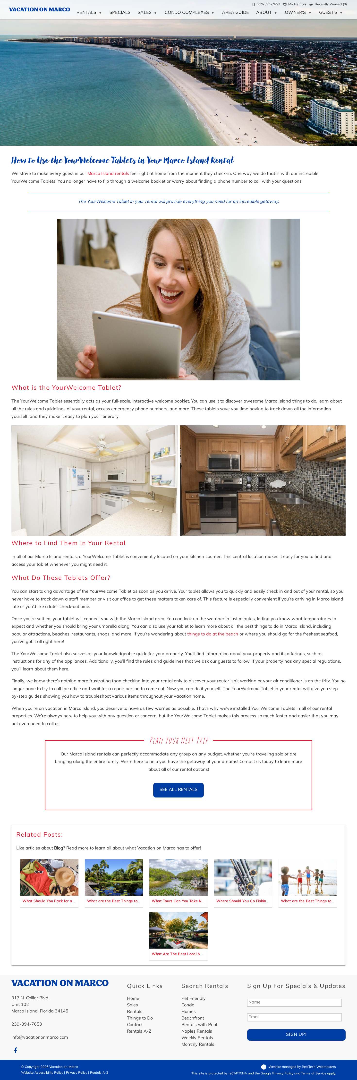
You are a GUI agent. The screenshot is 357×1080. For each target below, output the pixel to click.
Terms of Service (313, 1073)
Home (133, 999)
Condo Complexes (187, 13)
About (264, 13)
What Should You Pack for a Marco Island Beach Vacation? (75, 901)
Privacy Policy (76, 1072)
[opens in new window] (15, 1051)
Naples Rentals (196, 1031)
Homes (188, 1012)
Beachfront (192, 1018)
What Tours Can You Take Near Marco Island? (192, 901)
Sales (145, 13)
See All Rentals (178, 790)
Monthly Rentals (197, 1045)
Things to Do (140, 1018)
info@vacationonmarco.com (39, 1038)
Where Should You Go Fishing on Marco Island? (257, 901)
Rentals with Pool (199, 1025)
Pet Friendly (193, 999)
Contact (135, 1025)
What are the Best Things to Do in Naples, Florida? (132, 901)
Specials (120, 13)
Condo (187, 1005)
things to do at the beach (212, 634)
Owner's (295, 13)
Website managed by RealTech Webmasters (302, 1067)
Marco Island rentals (108, 174)
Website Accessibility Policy (42, 1072)
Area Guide (235, 13)
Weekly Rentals (197, 1038)
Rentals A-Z (139, 1031)
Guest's (328, 13)
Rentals (86, 13)
